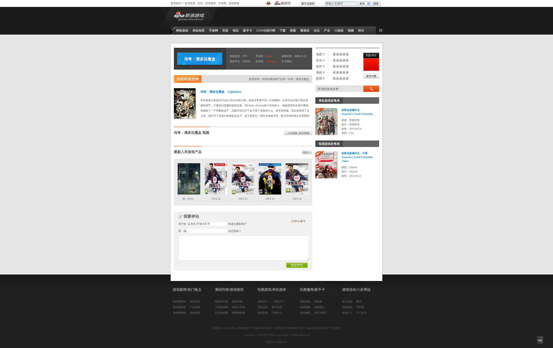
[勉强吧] (338, 54)
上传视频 (292, 133)
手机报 (360, 307)
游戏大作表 (238, 307)
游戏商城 (234, 3)
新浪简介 (218, 328)
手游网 (222, 3)
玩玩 (200, 3)
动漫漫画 (347, 307)
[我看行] (343, 54)
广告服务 (256, 328)
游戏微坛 (319, 307)
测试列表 (237, 301)
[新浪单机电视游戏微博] (188, 79)
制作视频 (304, 133)
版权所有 (282, 341)
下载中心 (277, 312)
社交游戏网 (221, 312)
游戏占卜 (347, 312)
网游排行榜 (221, 301)
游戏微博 (305, 312)
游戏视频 (305, 307)
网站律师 (292, 328)
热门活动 (347, 301)
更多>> (307, 152)
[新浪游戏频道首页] (190, 16)
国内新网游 (179, 301)
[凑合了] (340, 54)
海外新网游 (179, 312)
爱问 (359, 301)
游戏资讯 (195, 301)
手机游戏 (262, 307)
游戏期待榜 (179, 307)
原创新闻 (195, 312)
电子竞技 (277, 307)
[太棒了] (346, 54)
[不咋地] (337, 54)
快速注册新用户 (237, 223)
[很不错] (345, 54)
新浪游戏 (190, 3)
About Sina (231, 328)
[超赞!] (348, 54)
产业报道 (195, 307)
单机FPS (278, 301)
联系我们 (268, 328)
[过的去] (341, 54)
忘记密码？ (234, 231)
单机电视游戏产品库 (273, 79)
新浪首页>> (177, 3)
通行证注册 (321, 328)
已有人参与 (298, 221)
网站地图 (243, 328)
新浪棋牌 (210, 3)
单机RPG (262, 301)
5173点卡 (361, 312)
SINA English (306, 328)
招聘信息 (280, 328)
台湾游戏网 (221, 307)
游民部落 (262, 312)
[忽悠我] (335, 54)
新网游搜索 (238, 312)
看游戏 (318, 301)
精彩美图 (305, 301)
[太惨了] (333, 54)
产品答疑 (335, 328)
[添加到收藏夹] (380, 30)
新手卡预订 (320, 312)
